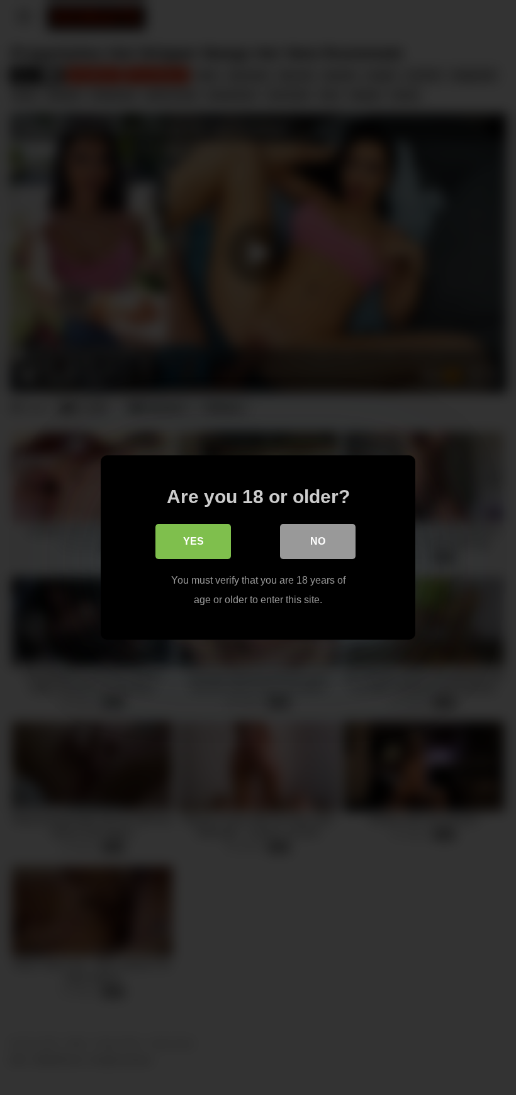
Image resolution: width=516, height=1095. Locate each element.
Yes (193, 541)
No (317, 541)
